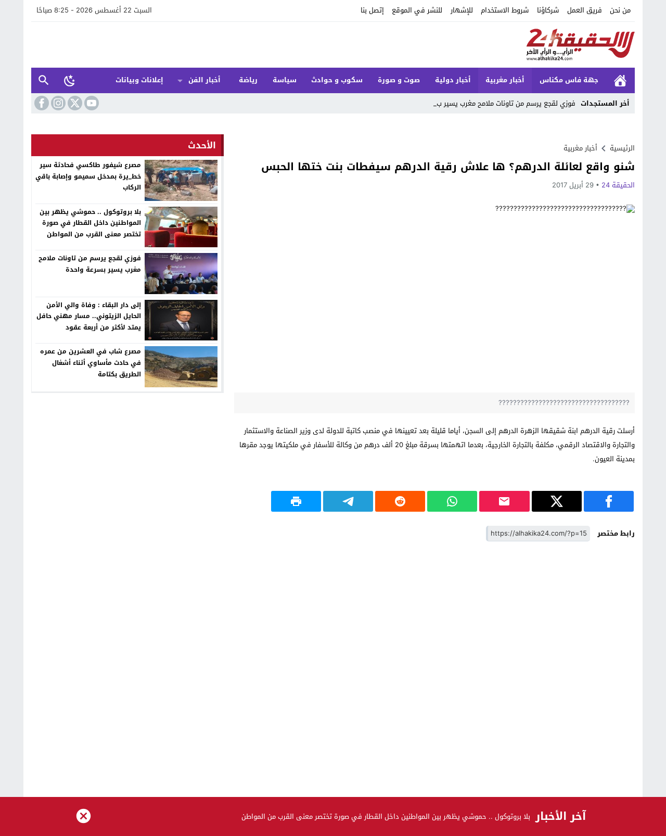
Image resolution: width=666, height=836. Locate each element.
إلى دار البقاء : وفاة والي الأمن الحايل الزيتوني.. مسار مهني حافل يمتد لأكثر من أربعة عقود (88, 316)
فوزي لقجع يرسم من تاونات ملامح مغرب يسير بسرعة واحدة (90, 263)
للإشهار (462, 10)
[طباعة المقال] (296, 501)
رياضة (248, 79)
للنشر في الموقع (417, 10)
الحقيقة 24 (618, 185)
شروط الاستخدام (505, 10)
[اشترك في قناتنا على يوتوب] (90, 103)
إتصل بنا (372, 10)
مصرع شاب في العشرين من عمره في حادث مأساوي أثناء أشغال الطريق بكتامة (90, 362)
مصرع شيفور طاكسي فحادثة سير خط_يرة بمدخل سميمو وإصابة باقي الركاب (88, 176)
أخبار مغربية (504, 79)
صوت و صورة (399, 79)
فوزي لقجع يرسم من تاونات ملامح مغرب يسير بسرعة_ (497, 103)
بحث (43, 80)
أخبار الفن (204, 79)
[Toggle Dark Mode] (69, 80)
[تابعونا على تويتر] (74, 103)
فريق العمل (584, 10)
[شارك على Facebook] (608, 501)
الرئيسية (620, 80)
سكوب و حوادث (337, 79)
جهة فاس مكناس (569, 79)
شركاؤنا (548, 10)
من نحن (620, 10)
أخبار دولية (453, 79)
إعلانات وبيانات (139, 79)
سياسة (285, 79)
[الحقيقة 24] (333, 44)
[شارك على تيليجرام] (348, 501)
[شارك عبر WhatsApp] (452, 501)
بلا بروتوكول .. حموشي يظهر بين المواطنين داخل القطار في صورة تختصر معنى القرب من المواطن (90, 223)
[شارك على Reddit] (400, 501)
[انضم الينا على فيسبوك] (40, 103)
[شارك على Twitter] (556, 501)
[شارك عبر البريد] (504, 501)
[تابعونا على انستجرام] (57, 103)
